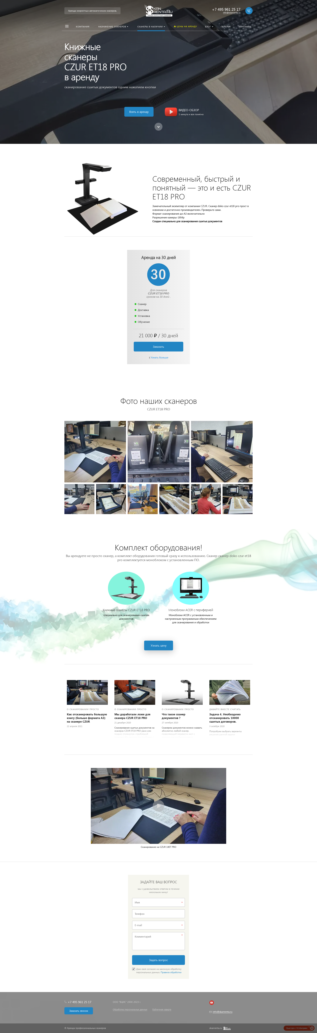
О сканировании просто (83, 709)
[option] (158, 72)
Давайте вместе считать (225, 709)
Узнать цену (158, 645)
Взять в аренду (139, 112)
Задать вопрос (158, 960)
